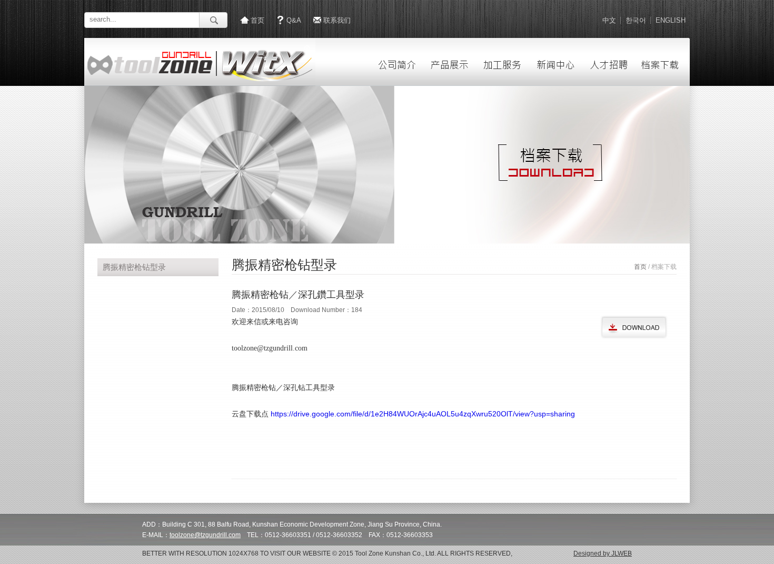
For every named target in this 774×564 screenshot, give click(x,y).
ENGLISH (671, 20)
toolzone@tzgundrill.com (205, 535)
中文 (609, 20)
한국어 (636, 20)
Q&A (293, 20)
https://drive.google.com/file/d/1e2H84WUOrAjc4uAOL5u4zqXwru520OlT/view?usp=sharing (423, 414)
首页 (257, 20)
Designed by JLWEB (602, 553)
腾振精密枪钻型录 (134, 266)
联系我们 (337, 20)
